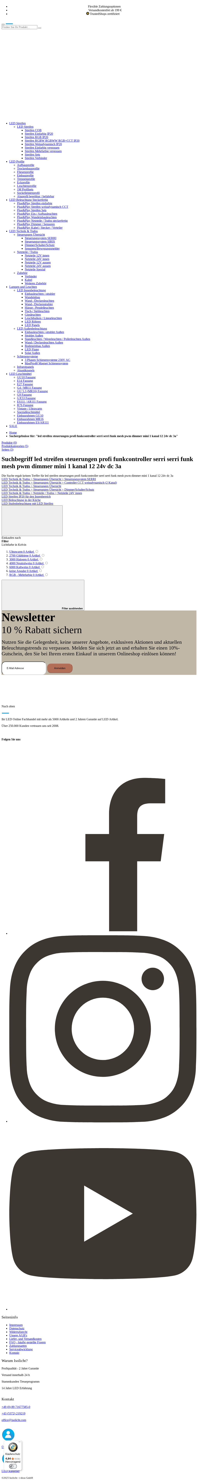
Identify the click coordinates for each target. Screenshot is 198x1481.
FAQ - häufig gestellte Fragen (27, 1342)
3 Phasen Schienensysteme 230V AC (47, 360)
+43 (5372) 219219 (13, 1413)
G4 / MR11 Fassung (29, 387)
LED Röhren (33, 321)
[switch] (13, 1466)
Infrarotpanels (25, 366)
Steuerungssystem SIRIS (40, 241)
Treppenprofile (26, 179)
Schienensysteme (27, 356)
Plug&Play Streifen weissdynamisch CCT (42, 206)
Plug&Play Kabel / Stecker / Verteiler (39, 227)
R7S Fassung (25, 405)
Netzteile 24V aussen (38, 266)
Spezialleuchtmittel (28, 412)
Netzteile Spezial (35, 269)
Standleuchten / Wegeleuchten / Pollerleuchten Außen (57, 339)
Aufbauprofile (25, 165)
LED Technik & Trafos (23, 231)
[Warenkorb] (31, 116)
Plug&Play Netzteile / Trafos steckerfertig (42, 220)
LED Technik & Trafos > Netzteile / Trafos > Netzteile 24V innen (42, 493)
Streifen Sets (32, 154)
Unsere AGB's (18, 1335)
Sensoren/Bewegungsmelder (42, 248)
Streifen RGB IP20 (36, 137)
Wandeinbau (32, 297)
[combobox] (19, 27)
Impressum (16, 1325)
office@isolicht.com (14, 1420)
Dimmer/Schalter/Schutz (40, 245)
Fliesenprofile (25, 172)
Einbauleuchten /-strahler (40, 293)
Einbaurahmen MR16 (30, 419)
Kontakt (14, 1352)
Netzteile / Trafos (27, 252)
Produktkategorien (15, 446)
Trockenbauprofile (28, 168)
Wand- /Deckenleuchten (39, 300)
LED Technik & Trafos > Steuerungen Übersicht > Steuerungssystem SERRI (49, 479)
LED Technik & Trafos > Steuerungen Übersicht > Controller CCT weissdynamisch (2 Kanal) (59, 482)
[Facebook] (102, 933)
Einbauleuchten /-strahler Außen (44, 332)
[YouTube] (102, 1309)
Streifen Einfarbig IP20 (39, 133)
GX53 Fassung (26, 398)
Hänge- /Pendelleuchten (39, 307)
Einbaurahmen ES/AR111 (33, 422)
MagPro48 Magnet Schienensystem (46, 363)
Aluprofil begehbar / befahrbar (35, 196)
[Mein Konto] (31, 57)
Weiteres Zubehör (35, 283)
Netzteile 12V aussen (38, 262)
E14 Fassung (25, 380)
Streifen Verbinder (36, 158)
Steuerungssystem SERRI (40, 238)
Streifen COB (33, 130)
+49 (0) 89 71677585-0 (16, 1407)
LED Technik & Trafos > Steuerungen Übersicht (31, 486)
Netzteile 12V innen (37, 255)
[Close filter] (32, 520)
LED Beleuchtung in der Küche (21, 500)
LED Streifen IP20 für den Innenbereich (26, 496)
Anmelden (59, 668)
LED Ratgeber (11, 1471)
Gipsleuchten (33, 314)
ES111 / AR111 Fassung (32, 401)
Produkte (9, 442)
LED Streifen (17, 123)
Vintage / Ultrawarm (29, 408)
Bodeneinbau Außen (37, 346)
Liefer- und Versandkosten (25, 1338)
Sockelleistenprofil (28, 192)
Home (13, 432)
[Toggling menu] (3, 24)
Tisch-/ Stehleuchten (37, 311)
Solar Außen (32, 353)
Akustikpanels (25, 370)
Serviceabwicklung (21, 1349)
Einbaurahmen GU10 (30, 415)
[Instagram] (102, 1121)
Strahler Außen (34, 335)
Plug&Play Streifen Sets (31, 210)
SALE (13, 426)
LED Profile (16, 161)
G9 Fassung (24, 394)
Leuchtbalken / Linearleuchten (43, 318)
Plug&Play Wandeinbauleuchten (37, 217)
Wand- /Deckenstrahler (39, 304)
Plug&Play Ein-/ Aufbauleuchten (37, 213)
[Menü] (19, 1442)
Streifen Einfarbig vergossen (42, 147)
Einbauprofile (25, 175)
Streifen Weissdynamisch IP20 (43, 144)
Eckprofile (23, 182)
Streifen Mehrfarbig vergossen (43, 151)
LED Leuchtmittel (20, 373)
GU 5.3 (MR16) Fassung (32, 391)
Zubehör (22, 273)
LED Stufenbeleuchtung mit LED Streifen (27, 503)
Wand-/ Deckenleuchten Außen (44, 342)
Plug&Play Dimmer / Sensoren (36, 224)
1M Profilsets (25, 189)
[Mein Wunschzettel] (31, 87)
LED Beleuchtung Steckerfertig (28, 199)
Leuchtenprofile (26, 186)
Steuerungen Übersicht (31, 234)
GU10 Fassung (26, 377)
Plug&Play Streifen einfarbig (34, 203)
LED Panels (32, 325)
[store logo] (15, 23)
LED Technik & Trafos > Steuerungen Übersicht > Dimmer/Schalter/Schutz (48, 489)
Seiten (7, 449)
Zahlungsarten (18, 1345)
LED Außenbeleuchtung (32, 328)
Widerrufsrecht (18, 1331)
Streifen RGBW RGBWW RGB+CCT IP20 (52, 140)
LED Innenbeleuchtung (31, 290)
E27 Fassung (25, 384)
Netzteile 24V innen (37, 259)
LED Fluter (32, 349)
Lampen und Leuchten (23, 286)
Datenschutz (16, 1328)
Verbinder (31, 276)
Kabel (28, 279)
